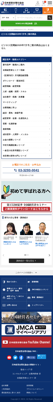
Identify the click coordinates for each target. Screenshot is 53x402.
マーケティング (10, 102)
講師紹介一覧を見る (26, 260)
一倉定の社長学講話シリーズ (15, 150)
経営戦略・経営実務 (12, 86)
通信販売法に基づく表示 (11, 393)
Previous (2, 255)
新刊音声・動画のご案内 (13, 65)
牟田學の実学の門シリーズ (14, 156)
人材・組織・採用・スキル (14, 91)
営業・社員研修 (10, 124)
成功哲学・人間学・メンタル (15, 134)
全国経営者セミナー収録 (13, 70)
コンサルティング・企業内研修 (25, 374)
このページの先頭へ (26, 272)
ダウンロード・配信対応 (13, 81)
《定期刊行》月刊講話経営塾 (15, 75)
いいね (31, 357)
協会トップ (25, 369)
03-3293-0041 (26, 170)
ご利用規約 (6, 389)
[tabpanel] (11, 233)
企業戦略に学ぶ (10, 107)
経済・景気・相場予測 (13, 113)
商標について (31, 393)
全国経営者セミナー (25, 378)
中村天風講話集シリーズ (13, 145)
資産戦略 (7, 129)
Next (48, 255)
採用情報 (29, 385)
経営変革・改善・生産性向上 (15, 118)
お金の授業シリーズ (12, 140)
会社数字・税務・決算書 (13, 97)
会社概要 (5, 385)
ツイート (42, 356)
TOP (2, 29)
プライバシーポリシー (35, 389)
